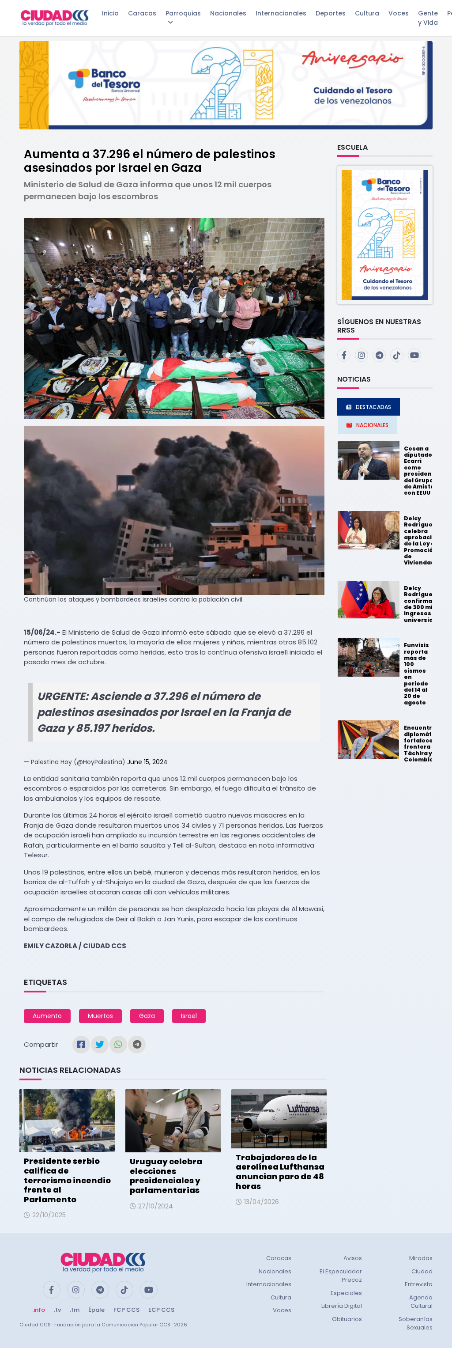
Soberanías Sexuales (416, 1323)
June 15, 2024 (147, 761)
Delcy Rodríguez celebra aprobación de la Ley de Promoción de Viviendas (422, 541)
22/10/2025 (49, 1215)
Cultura (367, 13)
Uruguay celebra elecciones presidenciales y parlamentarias (166, 1176)
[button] (385, 234)
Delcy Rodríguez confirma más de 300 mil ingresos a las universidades (426, 604)
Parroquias (183, 13)
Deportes (331, 13)
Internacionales (281, 13)
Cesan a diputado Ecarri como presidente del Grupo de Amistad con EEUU (421, 471)
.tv (57, 1310)
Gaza (147, 1015)
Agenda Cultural (421, 1301)
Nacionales (228, 13)
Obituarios (347, 1319)
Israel (189, 1015)
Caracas (142, 13)
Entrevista (419, 1284)
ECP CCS (161, 1310)
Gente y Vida (428, 18)
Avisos (352, 1258)
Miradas (421, 1258)
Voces (398, 13)
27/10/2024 (155, 1206)
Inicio (110, 13)
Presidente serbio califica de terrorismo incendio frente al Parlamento (67, 1179)
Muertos (100, 1015)
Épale (96, 1310)
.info (38, 1310)
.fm (74, 1310)
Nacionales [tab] (372, 425)
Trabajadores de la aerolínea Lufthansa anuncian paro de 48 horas (280, 1172)
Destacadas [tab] (373, 407)
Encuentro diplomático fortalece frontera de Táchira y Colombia (422, 743)
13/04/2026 (261, 1201)
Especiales (346, 1293)
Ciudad (422, 1271)
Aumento (47, 1015)
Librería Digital (341, 1306)
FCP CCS (126, 1310)
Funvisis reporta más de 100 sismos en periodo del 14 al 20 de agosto (416, 673)
